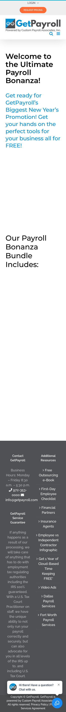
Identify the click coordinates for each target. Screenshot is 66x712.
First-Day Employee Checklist (48, 494)
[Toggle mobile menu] (58, 34)
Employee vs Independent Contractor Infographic (48, 542)
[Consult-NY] (33, 353)
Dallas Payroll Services (48, 601)
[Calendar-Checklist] (33, 336)
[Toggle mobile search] (51, 34)
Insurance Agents (48, 523)
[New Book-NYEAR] (33, 284)
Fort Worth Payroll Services (48, 620)
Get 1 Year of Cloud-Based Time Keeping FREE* (48, 568)
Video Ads (48, 587)
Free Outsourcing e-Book (48, 475)
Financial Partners (48, 510)
